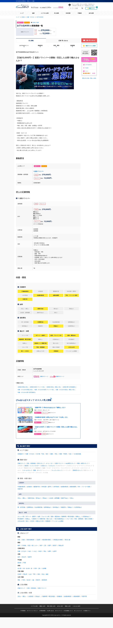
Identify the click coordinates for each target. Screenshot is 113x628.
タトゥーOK (21, 516)
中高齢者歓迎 (21, 486)
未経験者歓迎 (64, 486)
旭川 (47, 454)
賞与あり (38, 498)
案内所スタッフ (77, 470)
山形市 (54, 551)
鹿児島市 (44, 580)
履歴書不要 (37, 486)
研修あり (70, 507)
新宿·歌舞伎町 (30, 539)
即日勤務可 (21, 519)
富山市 (24, 557)
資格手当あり (64, 498)
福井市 (30, 557)
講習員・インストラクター (32, 465)
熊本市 (38, 580)
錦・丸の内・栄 (27, 568)
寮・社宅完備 (21, 507)
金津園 (44, 568)
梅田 (19, 545)
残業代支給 (31, 498)
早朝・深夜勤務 (78, 519)
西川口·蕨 (67, 539)
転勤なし (28, 519)
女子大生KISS (88, 64)
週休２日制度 (88, 519)
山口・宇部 (32, 574)
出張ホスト (44, 465)
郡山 (45, 551)
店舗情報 (72, 45)
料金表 (86, 67)
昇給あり (45, 498)
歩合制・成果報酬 (54, 498)
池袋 (23, 539)
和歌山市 (61, 545)
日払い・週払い (22, 498)
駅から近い (50, 519)
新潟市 (19, 562)
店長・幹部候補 (31, 463)
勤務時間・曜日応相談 (67, 516)
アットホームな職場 (57, 521)
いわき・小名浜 (37, 551)
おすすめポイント (24, 45)
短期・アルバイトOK (43, 516)
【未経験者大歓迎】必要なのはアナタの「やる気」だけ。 (51, 417)
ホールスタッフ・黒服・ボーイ (32, 470)
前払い (72, 498)
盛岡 (49, 551)
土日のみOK (21, 521)
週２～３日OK (30, 521)
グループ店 (69, 519)
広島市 (19, 574)
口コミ (86, 71)
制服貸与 (63, 507)
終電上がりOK (40, 521)
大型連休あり (86, 516)
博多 (19, 580)
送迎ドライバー (59, 463)
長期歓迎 (47, 521)
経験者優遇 (73, 486)
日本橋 (24, 545)
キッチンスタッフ (57, 470)
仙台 (29, 551)
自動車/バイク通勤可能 (38, 519)
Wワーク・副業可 (31, 516)
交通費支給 (30, 507)
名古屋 (19, 568)
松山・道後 (45, 574)
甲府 (24, 562)
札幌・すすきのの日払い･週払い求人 (65, 389)
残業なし (78, 516)
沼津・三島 (37, 568)
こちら (92, 5)
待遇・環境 (56, 45)
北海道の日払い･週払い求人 (53, 387)
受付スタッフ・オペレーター (45, 463)
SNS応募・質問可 (46, 486)
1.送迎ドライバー (38, 171)
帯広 (56, 454)
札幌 (37, 22)
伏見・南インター (33, 545)
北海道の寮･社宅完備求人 (69, 387)
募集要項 (40, 45)
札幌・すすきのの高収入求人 (25, 389)
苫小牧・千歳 (40, 454)
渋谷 (19, 539)
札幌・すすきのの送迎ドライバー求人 (44, 389)
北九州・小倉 (30, 580)
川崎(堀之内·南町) (58, 539)
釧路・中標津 (63, 454)
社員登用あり (78, 507)
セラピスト (52, 465)
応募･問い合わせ (63, 40)
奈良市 (54, 545)
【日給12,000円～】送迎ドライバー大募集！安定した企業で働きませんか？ (55, 427)
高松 (38, 574)
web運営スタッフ (70, 463)
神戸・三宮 (43, 545)
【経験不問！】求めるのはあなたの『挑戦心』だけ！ (50, 407)
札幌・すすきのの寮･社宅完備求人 (27, 392)
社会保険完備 (38, 507)
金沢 (19, 557)
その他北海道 (77, 454)
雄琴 (49, 545)
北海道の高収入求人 (23, 387)
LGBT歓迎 (56, 486)
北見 (70, 454)
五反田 (38, 539)
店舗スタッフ (21, 463)
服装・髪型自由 (55, 516)
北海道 (33, 22)
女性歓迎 (29, 486)
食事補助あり (47, 507)
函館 (51, 454)
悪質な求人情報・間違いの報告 (89, 78)
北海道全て (21, 454)
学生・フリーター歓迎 (84, 486)
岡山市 (25, 574)
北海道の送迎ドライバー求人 (37, 387)
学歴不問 (20, 489)
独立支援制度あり (60, 519)
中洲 (23, 580)
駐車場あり (56, 507)
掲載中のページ (44, 376)
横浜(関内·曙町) (46, 539)
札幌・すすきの (30, 454)
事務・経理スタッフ (82, 463)
